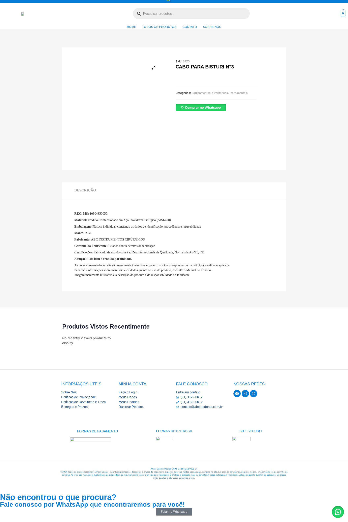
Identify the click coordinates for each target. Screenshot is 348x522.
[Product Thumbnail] (153, 68)
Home (131, 26)
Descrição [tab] (85, 190)
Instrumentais (239, 93)
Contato (189, 26)
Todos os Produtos (159, 26)
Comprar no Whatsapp (203, 107)
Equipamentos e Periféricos (210, 93)
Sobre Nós (212, 26)
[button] (201, 107)
